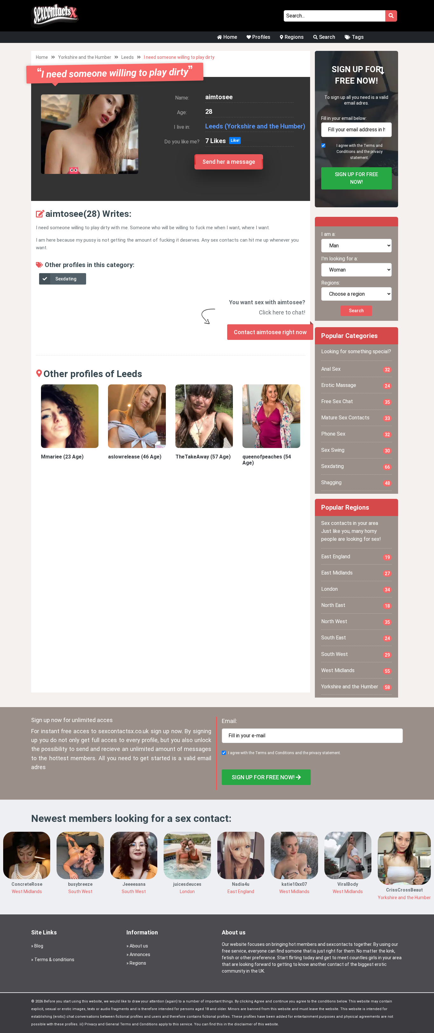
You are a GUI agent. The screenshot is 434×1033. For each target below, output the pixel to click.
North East (355, 605)
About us (139, 945)
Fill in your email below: (344, 118)
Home (229, 37)
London (355, 589)
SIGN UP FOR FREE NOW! (356, 178)
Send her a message (228, 161)
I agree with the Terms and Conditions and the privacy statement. (359, 151)
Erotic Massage (355, 385)
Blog (38, 945)
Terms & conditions (54, 959)
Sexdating (65, 278)
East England (355, 557)
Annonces (140, 954)
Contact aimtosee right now (270, 332)
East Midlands (355, 573)
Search (326, 37)
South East (355, 638)
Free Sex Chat (355, 401)
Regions (293, 37)
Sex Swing (355, 450)
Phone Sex (355, 434)
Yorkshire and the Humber (84, 57)
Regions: (330, 283)
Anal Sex (355, 369)
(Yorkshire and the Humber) (265, 126)
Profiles (260, 37)
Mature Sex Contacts (355, 418)
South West (355, 654)
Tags (357, 37)
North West (355, 621)
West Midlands (355, 670)
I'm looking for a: (339, 259)
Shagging (355, 482)
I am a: (328, 234)
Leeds (127, 57)
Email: (229, 721)
